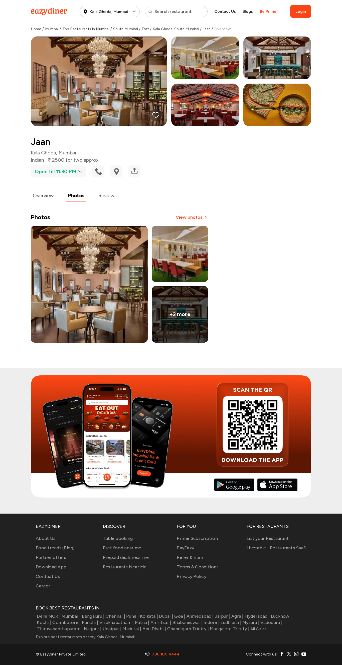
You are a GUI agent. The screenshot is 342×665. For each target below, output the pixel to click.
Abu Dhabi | (154, 628)
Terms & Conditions (198, 567)
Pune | (132, 616)
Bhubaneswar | (188, 622)
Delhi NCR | (49, 616)
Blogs (248, 11)
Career (43, 586)
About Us (45, 538)
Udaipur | (112, 628)
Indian (37, 160)
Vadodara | (271, 622)
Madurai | (131, 628)
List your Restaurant (268, 538)
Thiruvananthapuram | (60, 628)
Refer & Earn (190, 557)
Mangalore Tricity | (229, 628)
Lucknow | (281, 616)
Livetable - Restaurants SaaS (276, 548)
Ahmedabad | (200, 616)
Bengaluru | (93, 616)
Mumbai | (71, 616)
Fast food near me (122, 548)
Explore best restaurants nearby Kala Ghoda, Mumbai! (85, 636)
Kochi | (44, 622)
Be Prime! (269, 11)
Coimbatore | (66, 622)
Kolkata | (149, 616)
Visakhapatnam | (116, 622)
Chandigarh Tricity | (188, 628)
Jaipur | (222, 616)
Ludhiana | (231, 622)
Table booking (118, 538)
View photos (189, 217)
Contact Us (225, 11)
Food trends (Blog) (55, 548)
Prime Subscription (197, 538)
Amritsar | (161, 622)
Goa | (179, 616)
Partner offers (51, 557)
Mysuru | (250, 622)
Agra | (237, 616)
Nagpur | (92, 628)
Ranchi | (90, 622)
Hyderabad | (257, 616)
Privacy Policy (191, 576)
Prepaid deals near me (126, 557)
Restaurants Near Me (125, 567)
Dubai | (166, 616)
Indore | (212, 622)
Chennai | (115, 616)
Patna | (142, 622)
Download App (51, 567)
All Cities (258, 628)
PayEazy (185, 548)
